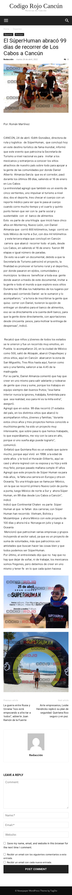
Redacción (8, 59)
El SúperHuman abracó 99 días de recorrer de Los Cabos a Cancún (34, 47)
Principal (19, 34)
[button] (6, 20)
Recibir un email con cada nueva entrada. (29, 862)
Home (6, 28)
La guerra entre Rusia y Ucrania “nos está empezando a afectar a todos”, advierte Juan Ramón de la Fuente (17, 713)
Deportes (17, 28)
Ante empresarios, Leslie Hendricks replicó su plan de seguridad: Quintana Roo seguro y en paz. (52, 711)
